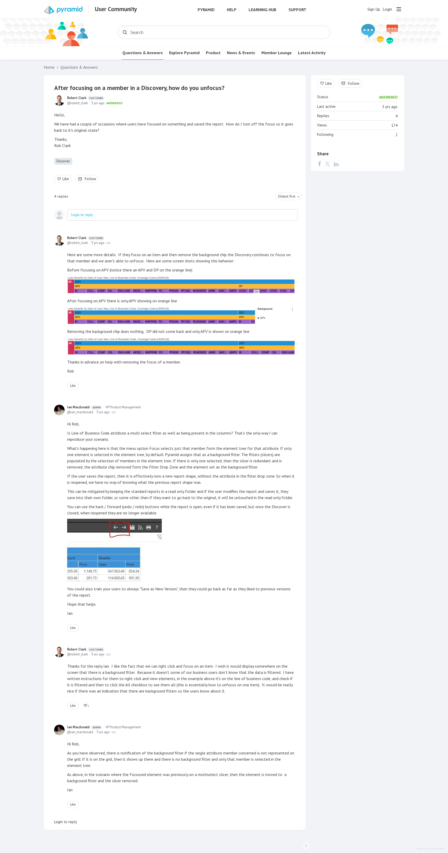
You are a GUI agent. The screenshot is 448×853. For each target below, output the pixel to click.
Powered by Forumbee (430, 848)
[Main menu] (398, 9)
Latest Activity (312, 52)
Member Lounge (276, 52)
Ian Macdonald (84, 407)
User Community (116, 9)
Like (65, 178)
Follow (90, 178)
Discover (63, 161)
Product (213, 52)
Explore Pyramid (184, 52)
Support (297, 9)
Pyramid (206, 9)
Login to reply (82, 214)
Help (231, 9)
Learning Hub (262, 9)
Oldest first (286, 196)
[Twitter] (327, 164)
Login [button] (387, 9)
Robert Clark (85, 98)
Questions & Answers (142, 52)
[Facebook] (319, 164)
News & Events (241, 52)
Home (49, 67)
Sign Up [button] (373, 9)
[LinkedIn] (336, 164)
